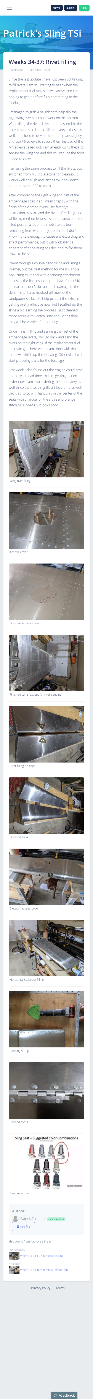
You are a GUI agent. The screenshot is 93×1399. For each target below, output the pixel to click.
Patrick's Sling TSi (41, 1241)
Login (70, 7)
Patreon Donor (56, 1219)
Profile (24, 1227)
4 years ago (16, 70)
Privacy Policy (40, 1288)
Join (84, 7)
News (57, 7)
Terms (60, 1288)
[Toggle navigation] (9, 7)
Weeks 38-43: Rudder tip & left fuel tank (44, 1270)
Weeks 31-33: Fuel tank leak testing (41, 1256)
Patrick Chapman (33, 1218)
